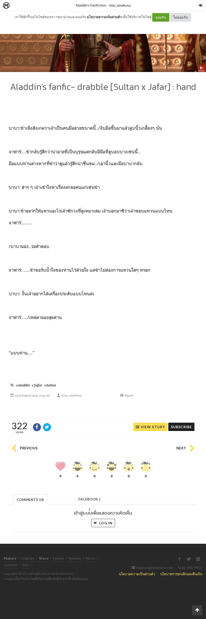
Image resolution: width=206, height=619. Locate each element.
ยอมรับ (161, 17)
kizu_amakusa (120, 5)
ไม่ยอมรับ (180, 17)
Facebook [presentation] (89, 500)
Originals (28, 558)
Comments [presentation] (30, 499)
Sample (58, 558)
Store (35, 6)
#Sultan (50, 385)
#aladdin (23, 385)
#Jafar (37, 385)
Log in (105, 523)
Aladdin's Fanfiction (91, 5)
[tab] (30, 499)
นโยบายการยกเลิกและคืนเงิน (181, 574)
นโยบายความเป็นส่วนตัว (104, 17)
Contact (11, 565)
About (91, 558)
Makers (17, 6)
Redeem (74, 558)
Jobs (25, 565)
